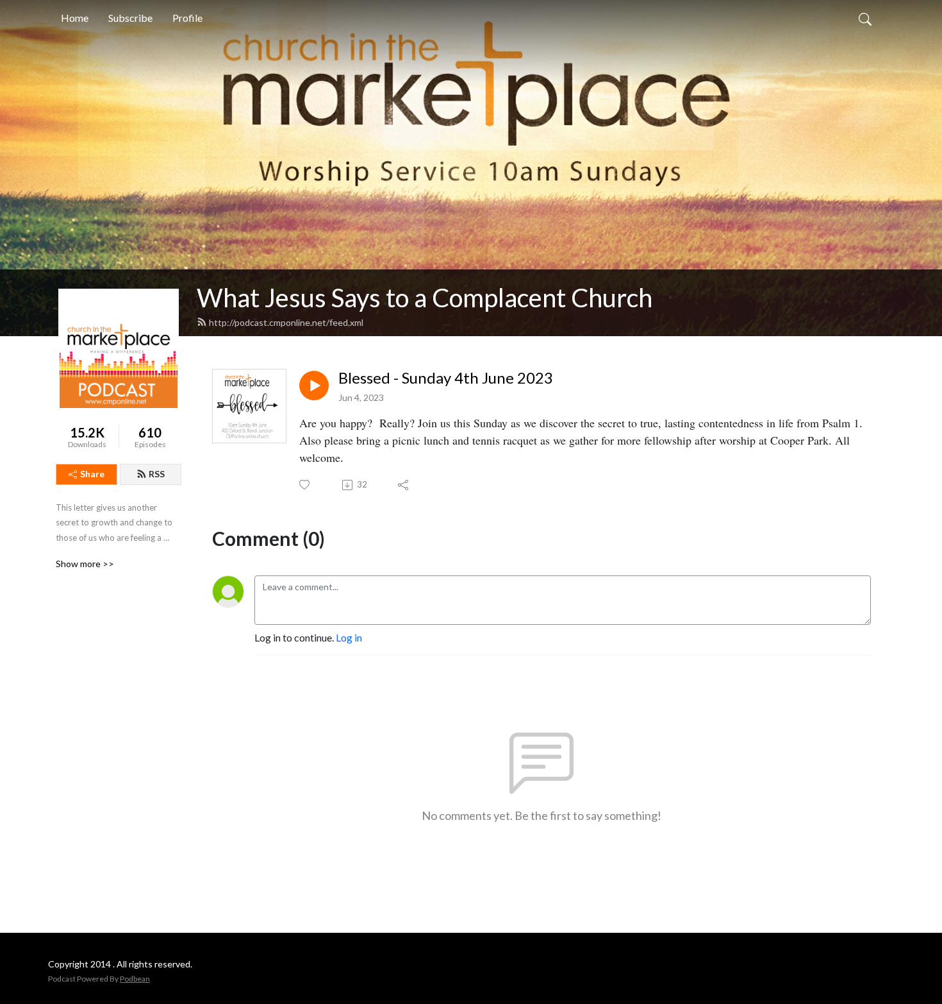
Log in (349, 637)
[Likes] (305, 484)
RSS (157, 473)
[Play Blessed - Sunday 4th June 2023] (314, 385)
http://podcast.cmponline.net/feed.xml (286, 322)
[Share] (404, 485)
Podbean (135, 978)
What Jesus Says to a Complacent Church (424, 297)
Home (74, 18)
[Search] (865, 18)
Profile (187, 18)
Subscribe (130, 18)
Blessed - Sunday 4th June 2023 (445, 378)
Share (92, 473)
